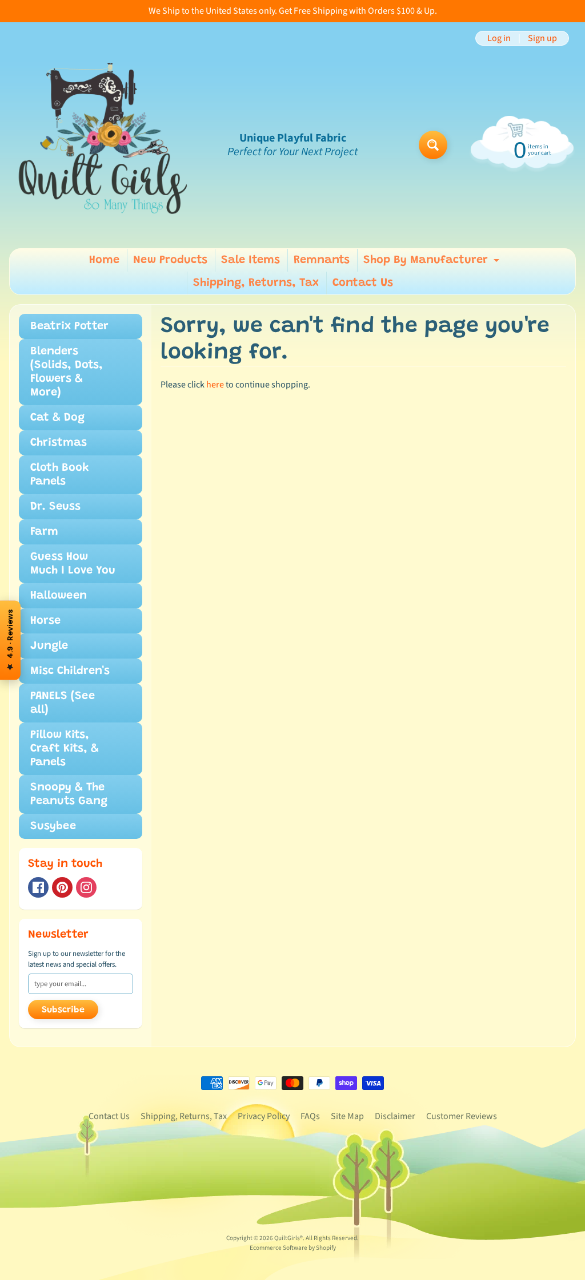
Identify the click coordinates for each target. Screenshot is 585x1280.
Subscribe (63, 1010)
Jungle (49, 646)
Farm (44, 532)
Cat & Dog (57, 417)
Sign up (542, 38)
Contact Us (362, 283)
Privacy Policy (264, 1116)
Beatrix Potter (69, 326)
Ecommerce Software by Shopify (293, 1247)
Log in (499, 38)
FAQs (310, 1116)
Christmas (58, 443)
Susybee (53, 826)
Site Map (347, 1116)
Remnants (322, 260)
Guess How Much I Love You (72, 563)
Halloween (58, 595)
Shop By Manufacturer (432, 263)
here (215, 384)
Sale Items (250, 260)
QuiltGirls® (288, 1238)
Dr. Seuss (55, 506)
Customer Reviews (461, 1116)
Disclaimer (395, 1116)
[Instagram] (86, 887)
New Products (170, 260)
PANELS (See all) (62, 703)
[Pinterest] (62, 887)
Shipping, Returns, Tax (256, 283)
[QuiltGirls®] (103, 145)
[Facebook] (38, 887)
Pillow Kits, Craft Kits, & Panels (64, 748)
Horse (45, 621)
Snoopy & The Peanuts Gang (68, 794)
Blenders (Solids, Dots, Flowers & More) (66, 372)
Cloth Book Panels (59, 474)
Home (104, 260)
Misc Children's (70, 671)
